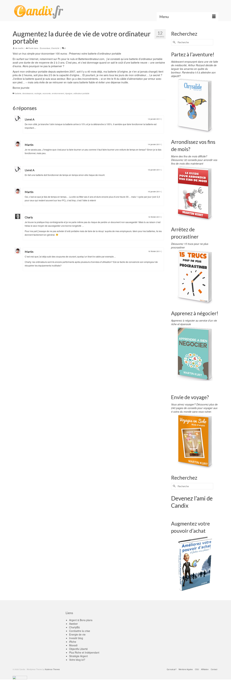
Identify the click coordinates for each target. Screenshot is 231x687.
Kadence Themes (52, 669)
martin (20, 48)
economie (47, 93)
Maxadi (73, 645)
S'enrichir (55, 48)
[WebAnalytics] (20, 677)
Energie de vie (77, 634)
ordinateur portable (81, 93)
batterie (18, 93)
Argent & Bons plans (80, 620)
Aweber (73, 623)
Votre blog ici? (77, 659)
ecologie (38, 93)
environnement (58, 93)
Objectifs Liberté (78, 649)
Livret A (29, 119)
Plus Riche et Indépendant (84, 652)
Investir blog (76, 638)
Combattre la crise (79, 631)
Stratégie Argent (78, 656)
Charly (29, 217)
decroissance (27, 93)
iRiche (72, 641)
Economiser (45, 48)
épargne (68, 93)
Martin (29, 144)
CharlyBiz (74, 627)
